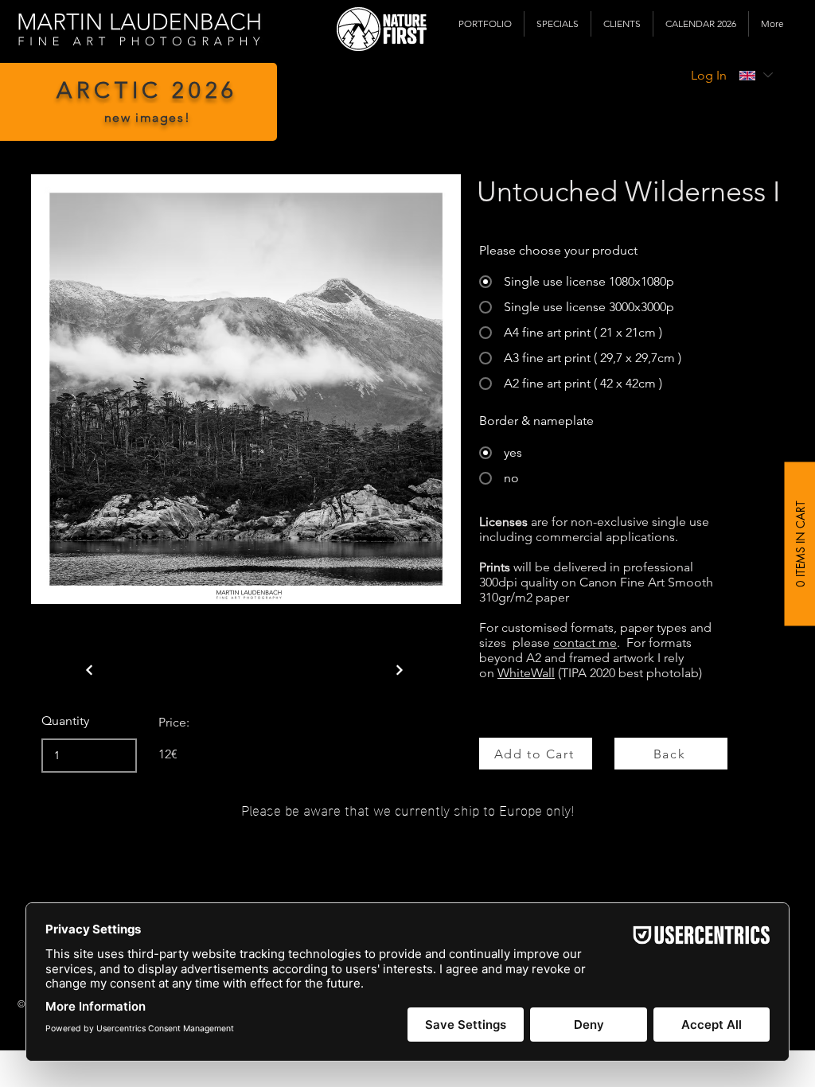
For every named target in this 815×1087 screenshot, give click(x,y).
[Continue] (89, 670)
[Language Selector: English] (755, 75)
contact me (585, 642)
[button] (485, 24)
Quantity (65, 721)
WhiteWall (526, 672)
